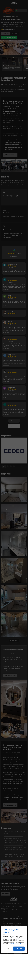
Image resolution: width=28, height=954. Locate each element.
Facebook (16, 943)
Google (11, 943)
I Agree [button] (19, 948)
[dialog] (14, 939)
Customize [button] (8, 948)
